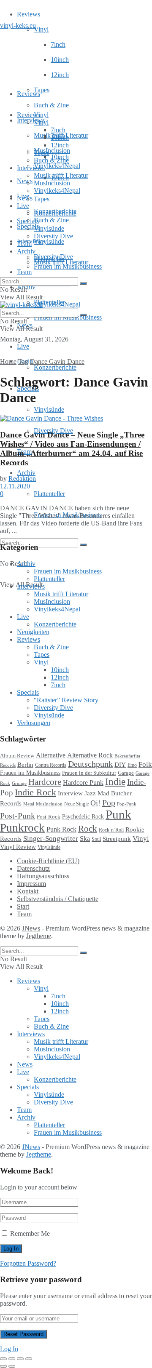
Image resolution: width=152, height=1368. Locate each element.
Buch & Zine (51, 105)
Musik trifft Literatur (61, 175)
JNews (31, 928)
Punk (118, 814)
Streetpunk (117, 838)
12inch (60, 74)
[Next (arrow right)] (11, 1366)
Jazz (90, 793)
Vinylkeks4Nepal (57, 304)
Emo (132, 765)
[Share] (11, 1358)
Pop (108, 802)
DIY (120, 764)
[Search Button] (83, 545)
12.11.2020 (15, 486)
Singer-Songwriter (50, 839)
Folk (145, 764)
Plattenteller (49, 493)
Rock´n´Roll (111, 829)
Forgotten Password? (28, 1263)
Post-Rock (48, 817)
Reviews (28, 14)
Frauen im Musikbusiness (68, 266)
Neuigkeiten (33, 631)
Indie (115, 781)
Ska (85, 838)
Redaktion (22, 478)
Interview (70, 793)
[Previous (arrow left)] (3, 1366)
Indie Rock (35, 792)
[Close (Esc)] (3, 1358)
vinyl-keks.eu (18, 25)
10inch (60, 59)
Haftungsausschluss (43, 876)
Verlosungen (33, 722)
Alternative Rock (90, 755)
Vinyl (41, 29)
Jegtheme (38, 935)
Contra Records (50, 765)
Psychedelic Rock (83, 816)
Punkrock (22, 827)
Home (8, 361)
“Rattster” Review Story (66, 700)
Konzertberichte (55, 367)
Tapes (41, 89)
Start (23, 906)
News (25, 180)
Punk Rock (61, 829)
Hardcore (44, 782)
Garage (126, 773)
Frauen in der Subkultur (89, 773)
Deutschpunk (90, 763)
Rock (87, 828)
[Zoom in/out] (28, 1358)
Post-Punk (17, 815)
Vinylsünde (49, 241)
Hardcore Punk (83, 782)
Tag (23, 361)
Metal (28, 803)
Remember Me (30, 1233)
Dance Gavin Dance (57, 361)
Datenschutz (33, 868)
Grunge (19, 783)
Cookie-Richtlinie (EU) (48, 860)
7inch (58, 44)
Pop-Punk (126, 804)
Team (24, 271)
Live (23, 346)
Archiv (26, 472)
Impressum (31, 883)
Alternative (50, 755)
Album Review (17, 756)
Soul (96, 839)
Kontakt (27, 891)
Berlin (25, 764)
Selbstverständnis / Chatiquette (57, 898)
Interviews (31, 120)
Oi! (95, 803)
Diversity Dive (53, 236)
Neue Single (76, 804)
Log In (9, 1348)
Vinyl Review (18, 846)
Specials (28, 220)
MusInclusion (52, 183)
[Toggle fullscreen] (20, 1358)
